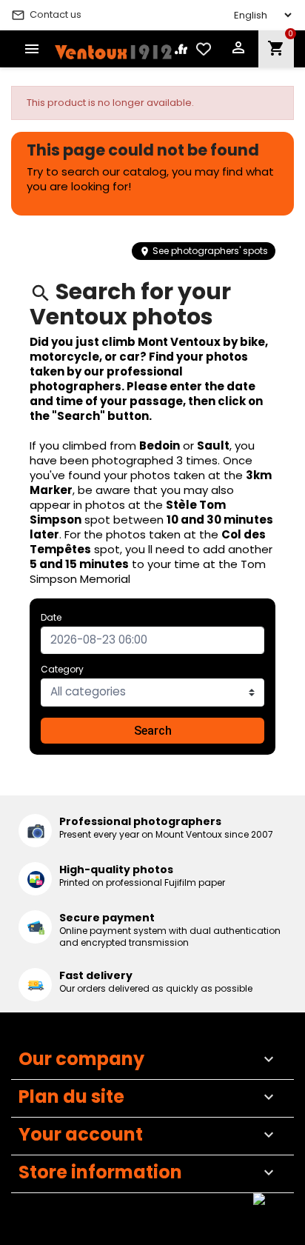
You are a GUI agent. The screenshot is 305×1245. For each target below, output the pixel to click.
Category (62, 669)
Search (153, 731)
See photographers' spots (203, 250)
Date (51, 617)
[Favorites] (203, 48)
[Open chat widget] (271, 1211)
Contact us (46, 14)
